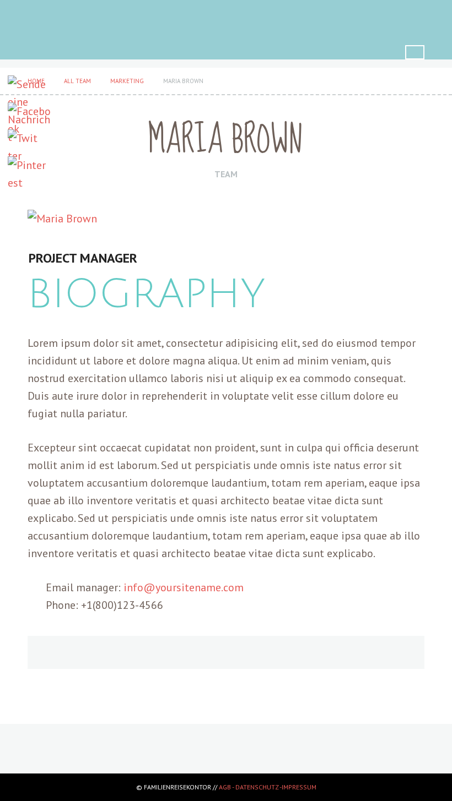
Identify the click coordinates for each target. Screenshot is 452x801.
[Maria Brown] (226, 218)
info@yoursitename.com (183, 587)
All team (77, 81)
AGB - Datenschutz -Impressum (267, 787)
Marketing (127, 81)
